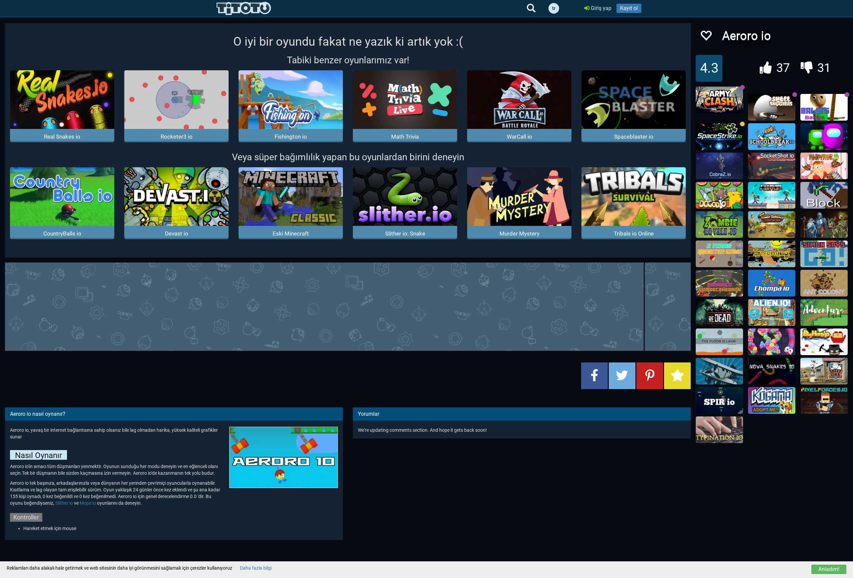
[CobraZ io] (719, 166)
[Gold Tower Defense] (771, 224)
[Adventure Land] (824, 312)
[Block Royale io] (824, 195)
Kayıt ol (629, 8)
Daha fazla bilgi (256, 568)
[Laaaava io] (719, 341)
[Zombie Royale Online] (719, 224)
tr (553, 8)
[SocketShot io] (771, 166)
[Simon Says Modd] (824, 254)
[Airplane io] (719, 371)
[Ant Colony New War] (824, 283)
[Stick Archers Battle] (771, 195)
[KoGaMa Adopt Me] (771, 400)
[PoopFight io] (824, 166)
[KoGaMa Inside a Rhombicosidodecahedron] (719, 283)
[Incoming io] (771, 254)
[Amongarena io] (824, 136)
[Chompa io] (771, 283)
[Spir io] (719, 400)
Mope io (88, 503)
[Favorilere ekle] (706, 37)
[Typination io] (719, 429)
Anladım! (828, 569)
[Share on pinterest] (649, 375)
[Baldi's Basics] (824, 107)
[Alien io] (771, 312)
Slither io (64, 503)
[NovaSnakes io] (771, 371)
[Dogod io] (719, 195)
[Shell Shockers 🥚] (771, 107)
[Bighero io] (824, 341)
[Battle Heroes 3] (824, 224)
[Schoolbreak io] (771, 136)
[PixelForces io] (824, 400)
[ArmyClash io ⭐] (719, 100)
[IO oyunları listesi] (244, 8)
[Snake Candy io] (771, 341)
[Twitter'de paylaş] (622, 375)
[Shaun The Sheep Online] (824, 371)
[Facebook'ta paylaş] (594, 375)
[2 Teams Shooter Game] (719, 254)
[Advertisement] (347, 305)
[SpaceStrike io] (719, 136)
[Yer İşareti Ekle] (677, 375)
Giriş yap (600, 8)
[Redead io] (719, 312)
